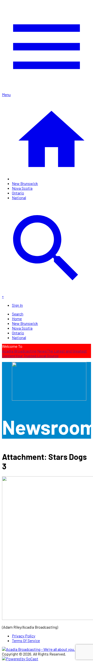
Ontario (18, 192)
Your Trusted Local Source (37, 355)
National (19, 197)
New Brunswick (25, 183)
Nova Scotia (22, 188)
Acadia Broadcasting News (24, 351)
